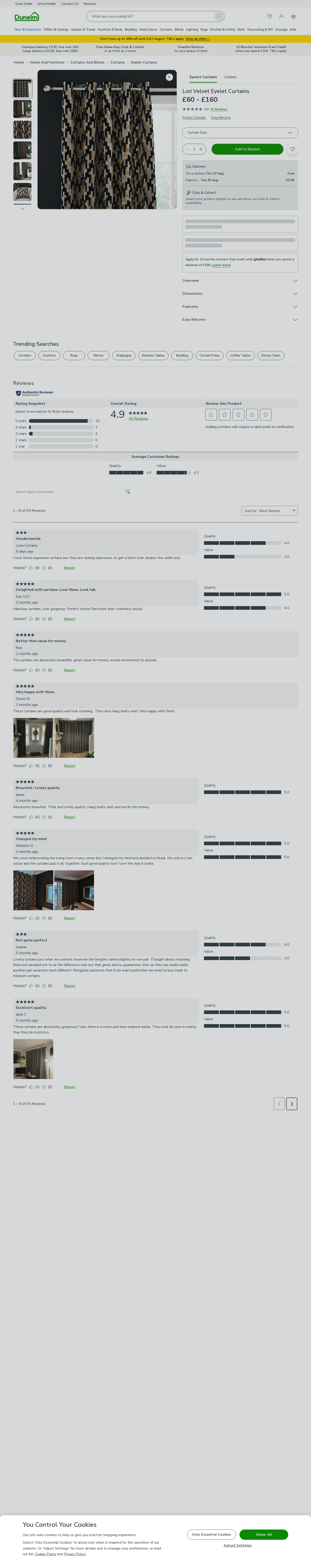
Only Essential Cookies (211, 1534)
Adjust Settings (238, 1545)
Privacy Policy (75, 1554)
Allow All (264, 1534)
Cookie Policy (45, 1554)
